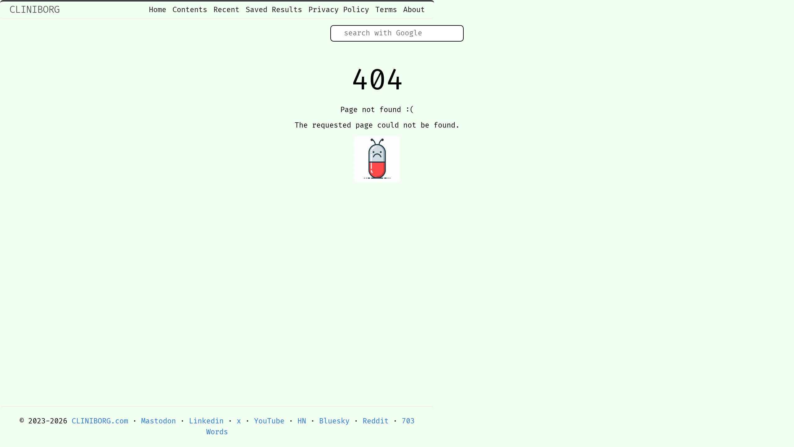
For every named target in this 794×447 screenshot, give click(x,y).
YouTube (269, 421)
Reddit (376, 421)
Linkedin (206, 421)
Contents (189, 10)
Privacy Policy (338, 10)
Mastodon (158, 421)
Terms (386, 10)
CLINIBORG (34, 10)
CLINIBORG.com (100, 421)
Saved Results (274, 10)
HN (301, 421)
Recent (226, 10)
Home (157, 10)
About (414, 10)
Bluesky (334, 421)
